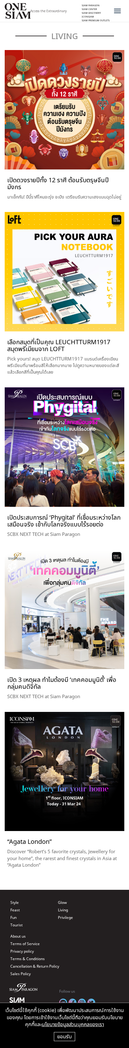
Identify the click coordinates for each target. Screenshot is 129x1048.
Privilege (65, 917)
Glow (62, 902)
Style (14, 902)
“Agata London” (29, 841)
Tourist (16, 925)
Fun (13, 917)
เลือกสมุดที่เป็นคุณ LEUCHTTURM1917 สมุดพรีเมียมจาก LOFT (58, 345)
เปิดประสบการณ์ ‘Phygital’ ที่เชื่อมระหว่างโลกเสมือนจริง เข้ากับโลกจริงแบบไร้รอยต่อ (64, 520)
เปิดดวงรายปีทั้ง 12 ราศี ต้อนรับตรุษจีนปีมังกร (58, 183)
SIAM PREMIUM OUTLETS (96, 20)
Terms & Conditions (27, 958)
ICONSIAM (88, 16)
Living (63, 910)
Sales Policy (20, 973)
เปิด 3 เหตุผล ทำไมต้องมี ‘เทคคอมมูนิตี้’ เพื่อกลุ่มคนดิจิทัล (61, 683)
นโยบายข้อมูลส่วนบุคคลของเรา (73, 1024)
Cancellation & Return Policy (34, 966)
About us (18, 936)
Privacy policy (22, 951)
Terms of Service (25, 943)
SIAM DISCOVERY (91, 12)
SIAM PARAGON (91, 5)
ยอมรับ (64, 1036)
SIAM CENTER (89, 9)
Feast (15, 910)
